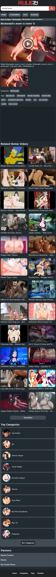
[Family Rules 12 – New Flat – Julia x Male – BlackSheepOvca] (42, 155)
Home (3, 15)
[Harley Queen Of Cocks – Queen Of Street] (42, 400)
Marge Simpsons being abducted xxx (16, 166)
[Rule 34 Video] (28, 5)
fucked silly (46, 96)
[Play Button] (28, 44)
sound (3, 104)
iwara (3, 100)
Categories (15, 15)
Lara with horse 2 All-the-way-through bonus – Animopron (24, 389)
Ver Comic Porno (8, 564)
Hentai (3, 560)
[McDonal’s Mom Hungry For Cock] (42, 311)
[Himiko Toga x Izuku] (14, 267)
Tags (25, 15)
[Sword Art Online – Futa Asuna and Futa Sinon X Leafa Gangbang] (14, 177)
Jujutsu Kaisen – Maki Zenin (40, 233)
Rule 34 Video (6, 19)
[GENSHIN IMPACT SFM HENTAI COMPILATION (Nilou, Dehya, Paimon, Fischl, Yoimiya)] (42, 378)
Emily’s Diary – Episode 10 (40, 366)
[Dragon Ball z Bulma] (14, 244)
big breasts (10, 96)
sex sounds (43, 100)
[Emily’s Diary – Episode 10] (42, 356)
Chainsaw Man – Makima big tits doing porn (19, 344)
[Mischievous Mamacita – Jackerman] (42, 244)
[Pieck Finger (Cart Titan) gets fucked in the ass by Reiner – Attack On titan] (42, 177)
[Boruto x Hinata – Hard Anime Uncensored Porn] (14, 200)
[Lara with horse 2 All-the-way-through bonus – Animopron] (14, 378)
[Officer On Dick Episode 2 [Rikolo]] (14, 289)
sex (35, 100)
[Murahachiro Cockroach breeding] (42, 200)
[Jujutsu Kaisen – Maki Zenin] (42, 222)
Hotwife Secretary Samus (11, 233)
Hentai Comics (7, 555)
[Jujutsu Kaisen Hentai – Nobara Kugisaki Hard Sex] (14, 400)
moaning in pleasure (15, 100)
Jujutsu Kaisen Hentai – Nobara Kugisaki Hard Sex (21, 411)
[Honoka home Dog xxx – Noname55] (14, 311)
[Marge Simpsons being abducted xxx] (14, 155)
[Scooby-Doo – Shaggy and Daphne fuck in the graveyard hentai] (42, 267)
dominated (21, 96)
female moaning (33, 96)
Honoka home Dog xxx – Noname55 (16, 322)
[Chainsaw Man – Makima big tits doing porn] (14, 333)
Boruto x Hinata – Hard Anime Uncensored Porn (20, 210)
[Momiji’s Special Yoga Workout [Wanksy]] (42, 289)
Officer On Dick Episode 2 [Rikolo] (15, 300)
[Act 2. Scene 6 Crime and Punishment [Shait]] (42, 333)
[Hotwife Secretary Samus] (14, 222)
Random (34, 15)
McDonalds (17, 19)
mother (28, 100)
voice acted (13, 104)
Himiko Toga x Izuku (9, 277)
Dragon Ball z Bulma (9, 255)
